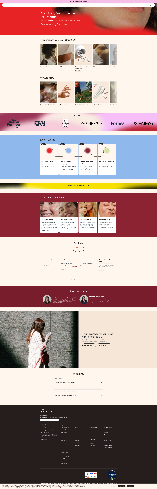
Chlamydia (92, 441)
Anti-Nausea (63, 442)
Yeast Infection (63, 430)
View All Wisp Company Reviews (78, 279)
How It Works (132, 5)
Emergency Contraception (94, 427)
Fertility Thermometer (108, 442)
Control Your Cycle (93, 430)
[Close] (155, 486)
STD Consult (63, 458)
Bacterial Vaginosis (64, 429)
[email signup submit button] (58, 420)
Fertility (106, 438)
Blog (138, 5)
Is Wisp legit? (58, 378)
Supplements (77, 445)
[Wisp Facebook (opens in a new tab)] (41, 412)
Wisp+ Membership (64, 461)
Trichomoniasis (92, 445)
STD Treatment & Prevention (94, 438)
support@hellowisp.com (45, 430)
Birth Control (92, 429)
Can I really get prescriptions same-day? (65, 382)
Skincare (77, 443)
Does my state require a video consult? (65, 391)
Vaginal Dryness (64, 432)
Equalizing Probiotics (108, 427)
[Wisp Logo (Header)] (6, 5)
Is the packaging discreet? (61, 386)
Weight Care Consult (64, 440)
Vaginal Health (64, 425)
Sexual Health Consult (65, 456)
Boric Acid (106, 430)
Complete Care (64, 453)
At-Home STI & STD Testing (95, 448)
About (142, 5)
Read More (74, 266)
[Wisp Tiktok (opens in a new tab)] (49, 412)
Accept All (130, 486)
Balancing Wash (78, 442)
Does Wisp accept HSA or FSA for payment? (66, 395)
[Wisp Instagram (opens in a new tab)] (44, 412)
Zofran (105, 434)
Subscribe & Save (64, 463)
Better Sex (77, 440)
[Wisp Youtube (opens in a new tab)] (46, 412)
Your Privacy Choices (111, 486)
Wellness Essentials (79, 438)
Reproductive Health (94, 425)
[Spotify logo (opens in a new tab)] (51, 412)
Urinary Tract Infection (65, 427)
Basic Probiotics (107, 429)
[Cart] (152, 5)
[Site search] (148, 5)
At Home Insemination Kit (108, 447)
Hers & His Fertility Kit (108, 445)
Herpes (77, 425)
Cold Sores (77, 427)
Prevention (106, 425)
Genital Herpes (78, 429)
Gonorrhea (92, 443)
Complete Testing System (108, 443)
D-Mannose (106, 432)
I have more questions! (61, 399)
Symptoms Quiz (124, 5)
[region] (78, 486)
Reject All (122, 486)
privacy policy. (62, 487)
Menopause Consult (64, 460)
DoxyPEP (91, 447)
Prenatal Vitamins (107, 440)
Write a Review (78, 251)
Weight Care (64, 438)
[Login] (150, 5)
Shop (118, 5)
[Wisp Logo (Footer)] (42, 409)
